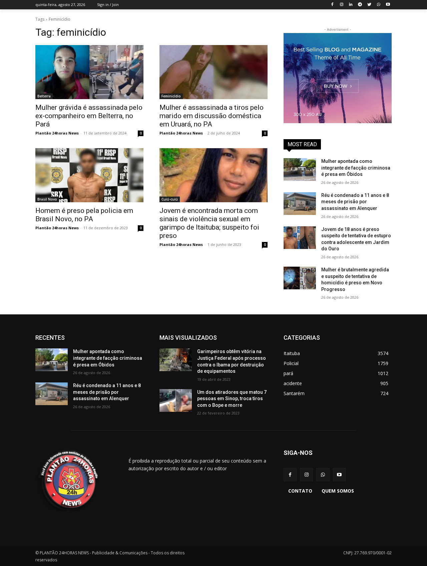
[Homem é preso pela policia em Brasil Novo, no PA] (89, 175)
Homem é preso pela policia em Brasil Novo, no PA (84, 215)
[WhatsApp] (378, 5)
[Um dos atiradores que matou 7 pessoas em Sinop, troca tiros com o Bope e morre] (175, 400)
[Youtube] (388, 5)
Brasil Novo (47, 199)
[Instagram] (341, 5)
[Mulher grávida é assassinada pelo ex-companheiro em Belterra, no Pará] (89, 72)
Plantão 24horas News (57, 132)
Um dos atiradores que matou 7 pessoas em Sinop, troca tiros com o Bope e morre (232, 398)
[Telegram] (360, 5)
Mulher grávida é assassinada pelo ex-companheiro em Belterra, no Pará (88, 115)
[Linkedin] (351, 5)
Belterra (44, 96)
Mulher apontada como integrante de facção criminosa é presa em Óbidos (355, 168)
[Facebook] (332, 5)
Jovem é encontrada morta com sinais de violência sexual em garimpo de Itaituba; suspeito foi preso (209, 223)
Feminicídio (171, 96)
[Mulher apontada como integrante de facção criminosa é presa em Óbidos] (300, 169)
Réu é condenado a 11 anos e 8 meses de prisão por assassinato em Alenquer (355, 202)
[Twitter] (369, 5)
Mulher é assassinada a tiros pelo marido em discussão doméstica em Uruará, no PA (211, 115)
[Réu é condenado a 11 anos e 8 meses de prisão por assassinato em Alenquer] (300, 203)
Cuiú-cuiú (169, 199)
